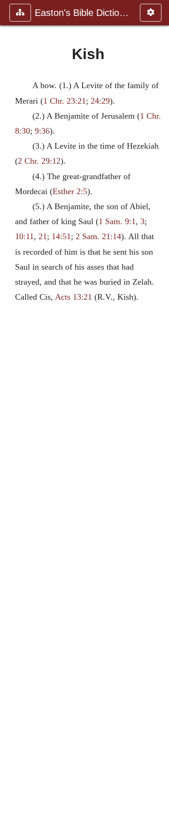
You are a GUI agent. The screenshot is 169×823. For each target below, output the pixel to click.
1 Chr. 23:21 (64, 101)
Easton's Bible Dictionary (83, 13)
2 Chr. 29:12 (39, 161)
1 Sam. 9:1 (117, 221)
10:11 (24, 236)
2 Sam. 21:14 (98, 236)
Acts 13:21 (73, 297)
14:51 (61, 236)
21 (42, 236)
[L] (158, 411)
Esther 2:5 (70, 191)
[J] (11, 411)
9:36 (42, 131)
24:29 (100, 101)
